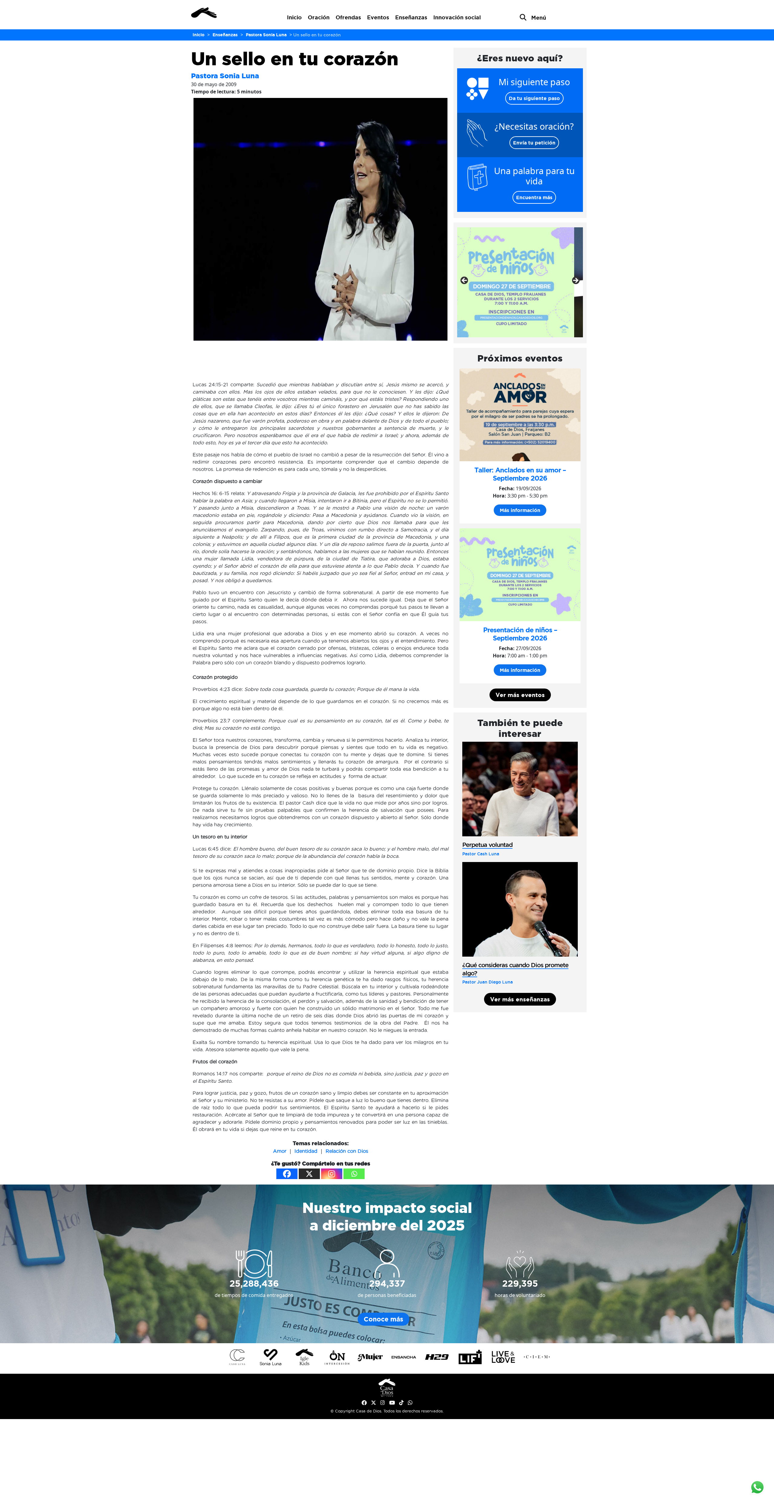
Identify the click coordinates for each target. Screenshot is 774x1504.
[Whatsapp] (354, 1174)
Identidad (305, 1151)
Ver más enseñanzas (520, 999)
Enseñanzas (411, 17)
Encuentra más (534, 197)
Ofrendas (348, 17)
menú (538, 18)
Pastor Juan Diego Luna (487, 982)
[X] (309, 1174)
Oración (319, 17)
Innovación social (457, 17)
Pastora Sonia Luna (225, 75)
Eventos (378, 17)
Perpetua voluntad (487, 844)
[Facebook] (287, 1174)
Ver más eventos (520, 695)
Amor (279, 1151)
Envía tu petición (534, 142)
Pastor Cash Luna (480, 853)
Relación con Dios (347, 1151)
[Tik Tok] (401, 1402)
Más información (520, 510)
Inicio (294, 17)
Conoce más (383, 1319)
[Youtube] (392, 1402)
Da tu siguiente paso (534, 98)
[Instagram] (331, 1174)
